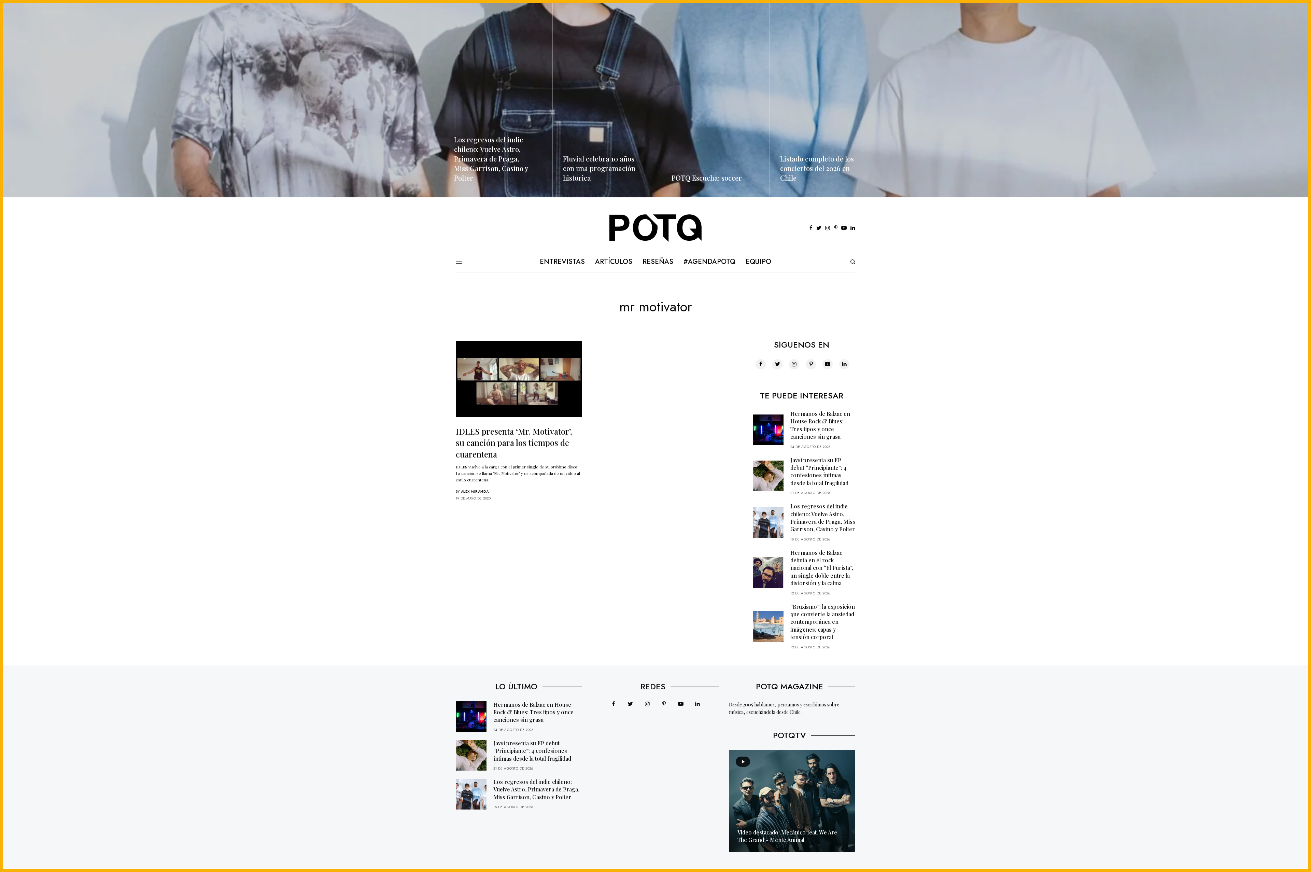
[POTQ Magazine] (655, 228)
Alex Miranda (475, 491)
